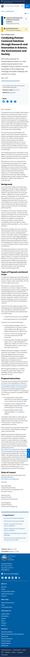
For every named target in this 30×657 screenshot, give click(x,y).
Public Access (4, 636)
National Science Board (7, 593)
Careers (3, 589)
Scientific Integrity (5, 643)
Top (27, 543)
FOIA (2, 652)
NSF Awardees (5, 616)
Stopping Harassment (6, 638)
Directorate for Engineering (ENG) (14, 518)
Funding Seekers (5, 613)
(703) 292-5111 (5, 570)
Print (27, 13)
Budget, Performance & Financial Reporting (12, 634)
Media (2, 620)
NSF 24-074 (12, 92)
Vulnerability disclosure (6, 649)
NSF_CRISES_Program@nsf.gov (10, 449)
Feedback (28, 455)
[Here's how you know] (15, 2)
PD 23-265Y (24, 406)
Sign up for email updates (11, 573)
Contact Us (4, 596)
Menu (27, 6)
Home (2, 11)
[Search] (22, 6)
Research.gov (4, 645)
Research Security (5, 641)
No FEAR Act (7, 652)
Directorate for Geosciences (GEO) (14, 521)
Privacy (23, 649)
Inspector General (17, 649)
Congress (3, 618)
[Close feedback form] (28, 450)
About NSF (4, 587)
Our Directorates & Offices (8, 591)
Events (3, 605)
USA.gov (14, 652)
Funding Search (10, 11)
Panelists (3, 625)
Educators (3, 623)
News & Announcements (7, 602)
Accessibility (19, 652)
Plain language (4, 654)
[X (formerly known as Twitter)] (6, 578)
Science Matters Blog (6, 607)
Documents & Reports (6, 631)
